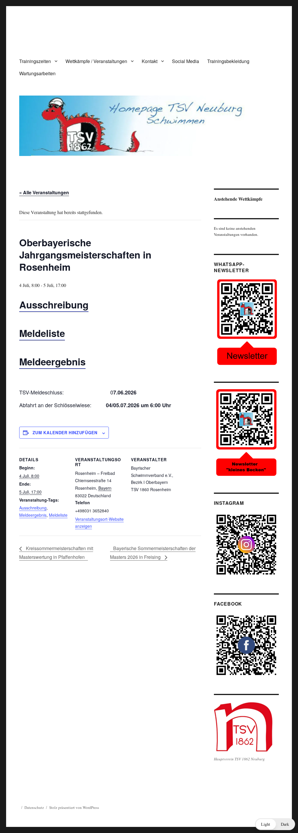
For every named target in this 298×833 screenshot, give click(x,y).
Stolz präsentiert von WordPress (74, 807)
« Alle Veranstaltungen (44, 192)
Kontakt (149, 61)
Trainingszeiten (35, 61)
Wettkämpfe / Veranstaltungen (96, 61)
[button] (275, 824)
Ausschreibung (53, 304)
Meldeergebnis (52, 361)
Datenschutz (34, 807)
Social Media (185, 61)
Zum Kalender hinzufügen (65, 432)
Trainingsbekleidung (228, 61)
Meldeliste (42, 333)
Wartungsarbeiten (37, 73)
